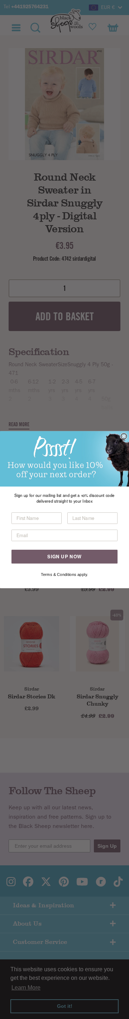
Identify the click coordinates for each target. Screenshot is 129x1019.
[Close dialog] (124, 436)
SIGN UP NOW (64, 556)
